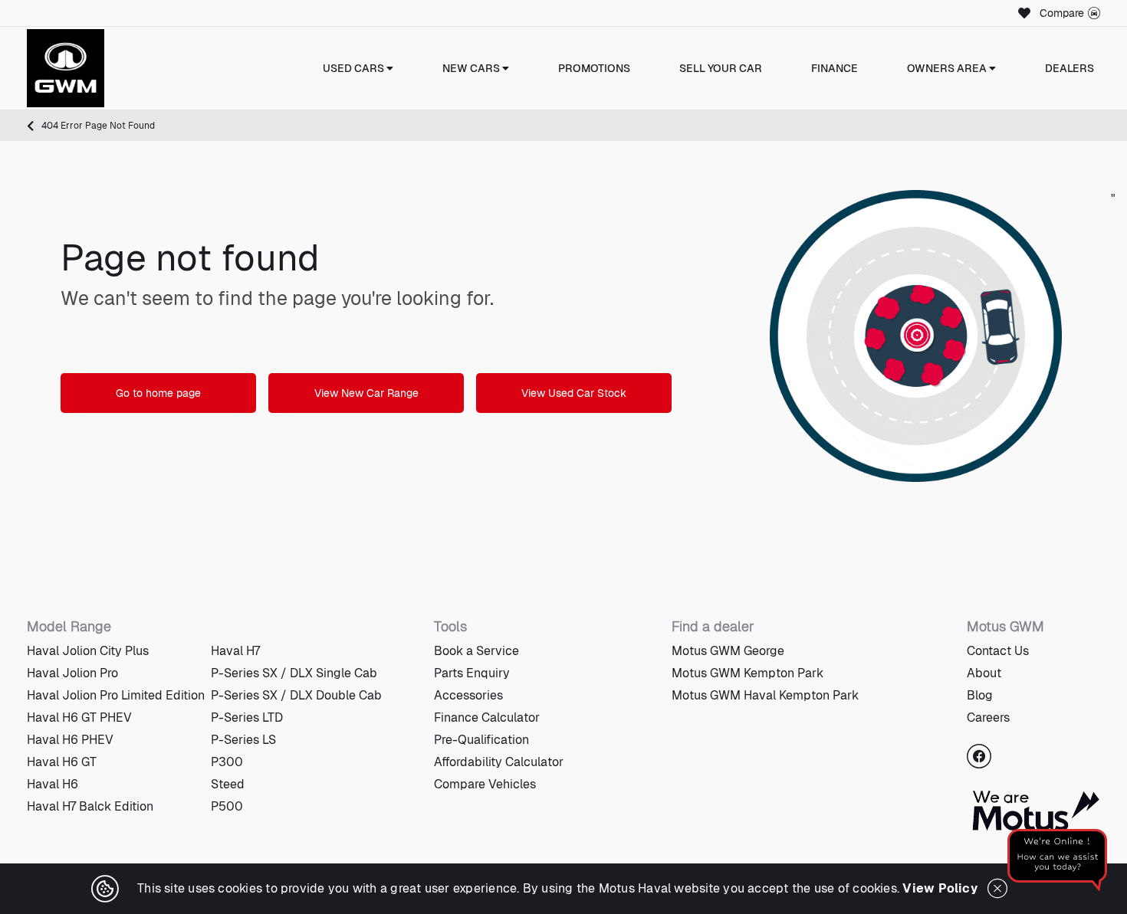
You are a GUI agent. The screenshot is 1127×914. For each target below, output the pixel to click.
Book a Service (476, 651)
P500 (227, 806)
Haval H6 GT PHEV (79, 717)
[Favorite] (1022, 13)
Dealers (1069, 68)
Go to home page (158, 393)
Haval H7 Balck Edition (90, 806)
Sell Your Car (720, 68)
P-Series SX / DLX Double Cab (296, 695)
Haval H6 (52, 784)
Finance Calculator (487, 717)
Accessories (468, 695)
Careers (988, 717)
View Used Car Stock (573, 393)
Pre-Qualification (481, 740)
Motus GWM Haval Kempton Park (765, 695)
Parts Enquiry (472, 673)
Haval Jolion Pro (72, 673)
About (984, 673)
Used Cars (354, 68)
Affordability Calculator (499, 762)
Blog (980, 695)
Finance (834, 68)
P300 (227, 762)
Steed (228, 784)
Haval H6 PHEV (70, 740)
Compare (1062, 13)
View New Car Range (366, 393)
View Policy (940, 888)
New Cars (472, 68)
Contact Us (998, 651)
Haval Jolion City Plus (88, 651)
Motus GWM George (728, 651)
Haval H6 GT (62, 762)
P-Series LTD (247, 717)
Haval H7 (235, 651)
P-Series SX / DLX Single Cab (294, 673)
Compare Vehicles (485, 784)
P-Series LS (243, 740)
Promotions (594, 68)
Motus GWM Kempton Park (747, 673)
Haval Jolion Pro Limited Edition (116, 695)
